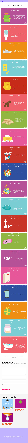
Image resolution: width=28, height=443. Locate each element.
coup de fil (12, 356)
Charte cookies (20, 437)
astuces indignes (6, 356)
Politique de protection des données (11, 437)
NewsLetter (5, 436)
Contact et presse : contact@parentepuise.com (14, 436)
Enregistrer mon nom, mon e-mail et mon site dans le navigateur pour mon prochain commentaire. (13, 386)
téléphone (14, 357)
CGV (22, 436)
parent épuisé (22, 356)
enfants (17, 356)
